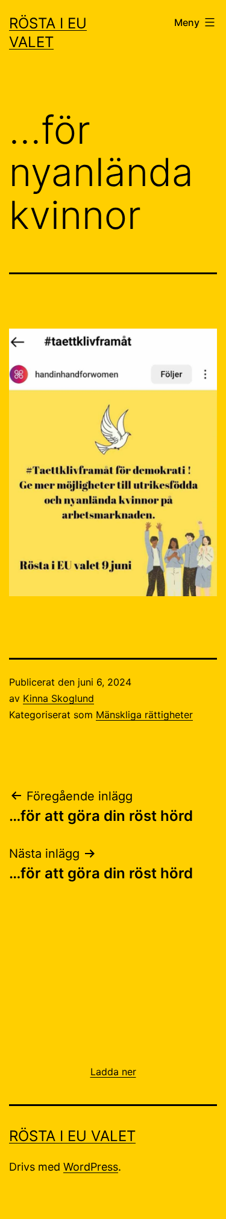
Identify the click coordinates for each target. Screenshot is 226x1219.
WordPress (90, 1166)
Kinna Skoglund (58, 698)
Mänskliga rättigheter (144, 715)
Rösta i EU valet (72, 1136)
